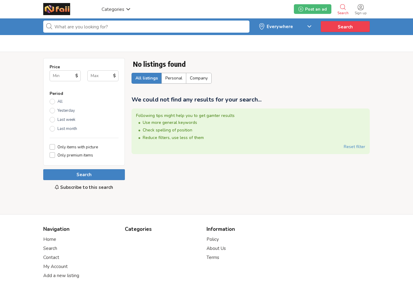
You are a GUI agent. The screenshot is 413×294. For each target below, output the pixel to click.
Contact (51, 257)
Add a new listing (61, 275)
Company (199, 78)
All (60, 101)
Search (345, 27)
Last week (66, 119)
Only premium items (75, 155)
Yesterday (66, 110)
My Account (55, 266)
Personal (173, 78)
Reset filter (354, 147)
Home (49, 239)
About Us (216, 248)
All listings (146, 78)
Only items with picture (77, 147)
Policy (213, 239)
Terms (213, 257)
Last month (67, 128)
